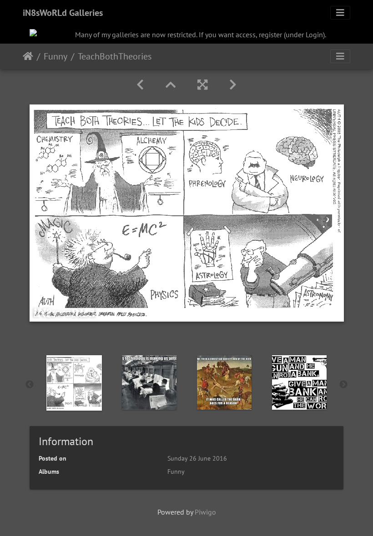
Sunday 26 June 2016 (197, 458)
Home (28, 56)
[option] (73, 383)
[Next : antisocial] (232, 84)
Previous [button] (29, 384)
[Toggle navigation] (340, 13)
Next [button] (343, 384)
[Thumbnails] (170, 84)
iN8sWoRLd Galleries (63, 13)
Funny (55, 56)
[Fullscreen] (202, 84)
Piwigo (205, 511)
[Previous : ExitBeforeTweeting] (140, 84)
